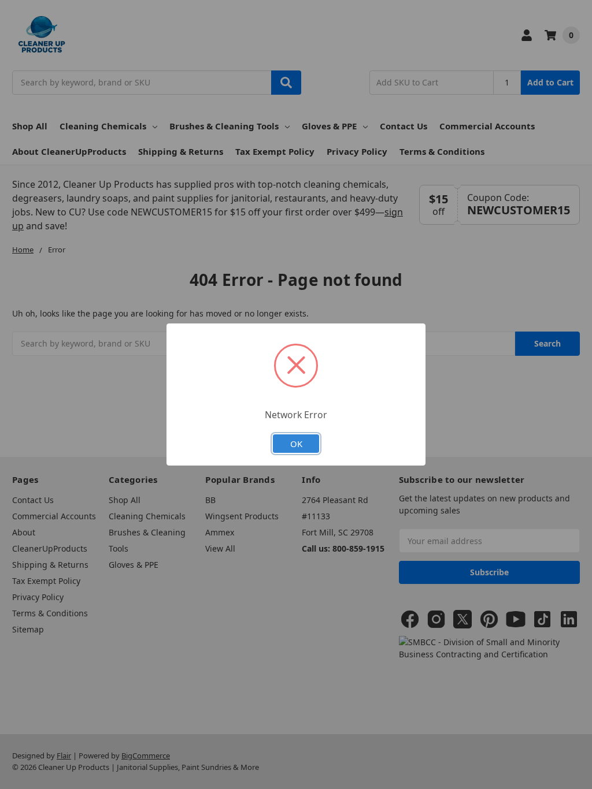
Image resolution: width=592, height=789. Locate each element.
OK (296, 443)
